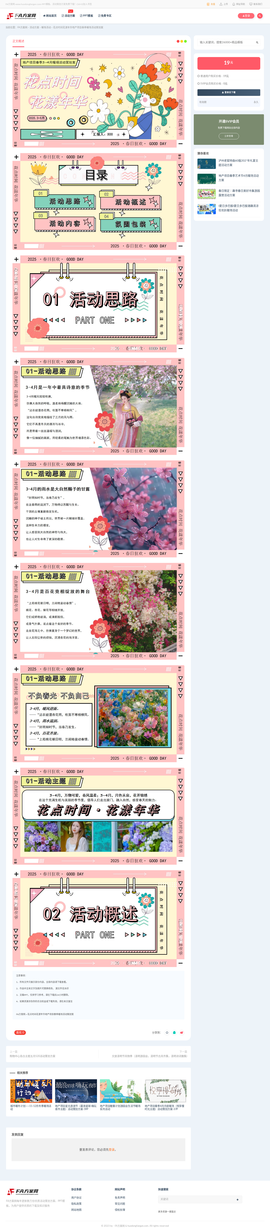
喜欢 (20, 1032)
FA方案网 (20, 1014)
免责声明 (120, 1197)
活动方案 (69, 13)
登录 (112, 1149)
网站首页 (51, 16)
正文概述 (18, 41)
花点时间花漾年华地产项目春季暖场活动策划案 (50, 1014)
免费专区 (105, 16)
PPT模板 (87, 16)
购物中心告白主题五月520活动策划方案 (32, 1056)
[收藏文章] (167, 1032)
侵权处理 (120, 1210)
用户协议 (76, 1197)
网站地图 (76, 1210)
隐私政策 (76, 1204)
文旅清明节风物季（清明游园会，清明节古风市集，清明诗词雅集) (149, 1056)
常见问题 (120, 1204)
